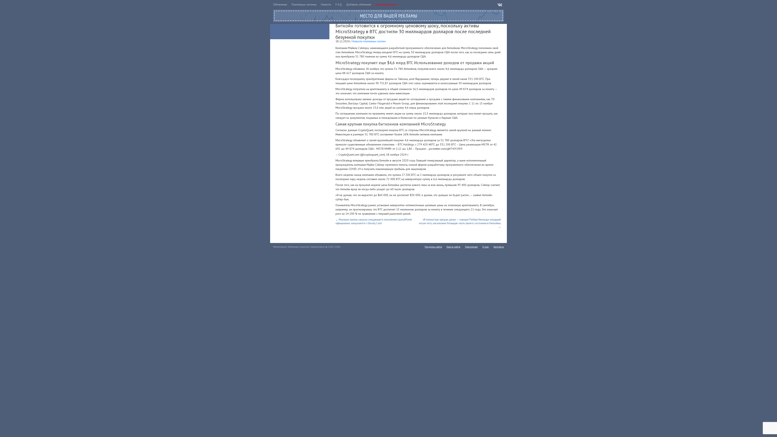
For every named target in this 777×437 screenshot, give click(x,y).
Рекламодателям (386, 4)
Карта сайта (453, 246)
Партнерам (471, 246)
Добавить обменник (358, 4)
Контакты (499, 246)
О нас (485, 246)
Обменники (280, 4)
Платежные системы (304, 4)
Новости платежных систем (369, 41)
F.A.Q (338, 4)
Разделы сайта (433, 246)
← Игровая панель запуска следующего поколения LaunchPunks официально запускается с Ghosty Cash (373, 221)
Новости (326, 4)
